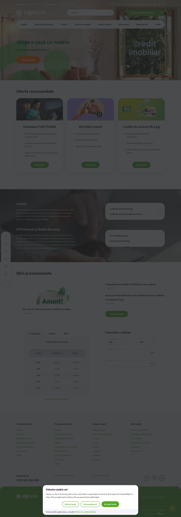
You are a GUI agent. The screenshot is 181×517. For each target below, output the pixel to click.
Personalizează (90, 504)
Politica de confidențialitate (85, 512)
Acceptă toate (110, 504)
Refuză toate (70, 504)
